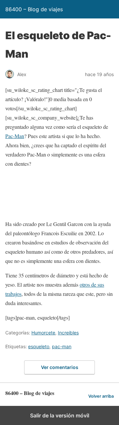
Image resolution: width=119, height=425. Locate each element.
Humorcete (43, 332)
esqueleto (38, 346)
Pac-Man (14, 135)
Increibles (68, 332)
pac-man (61, 346)
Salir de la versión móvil (59, 415)
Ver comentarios (59, 367)
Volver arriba (101, 396)
